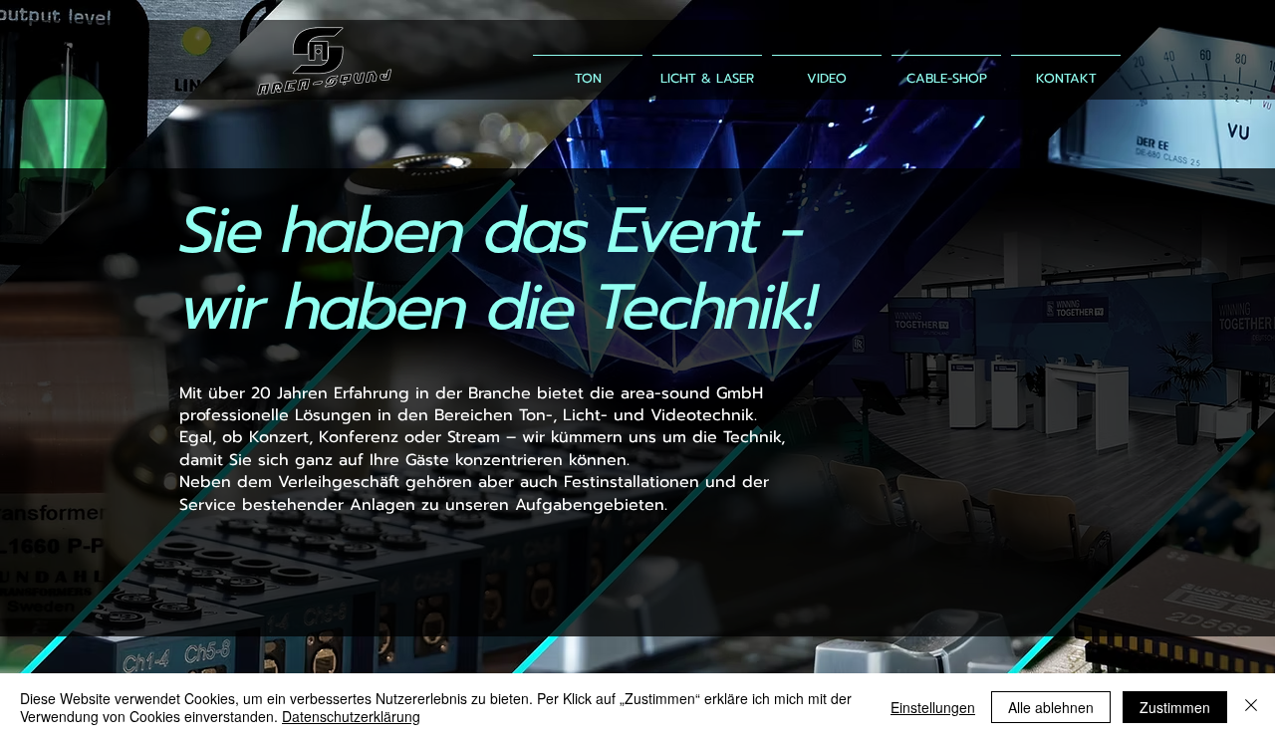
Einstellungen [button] (933, 707)
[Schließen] (1251, 707)
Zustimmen (1175, 707)
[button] (946, 70)
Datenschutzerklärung (351, 716)
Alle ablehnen (1051, 707)
